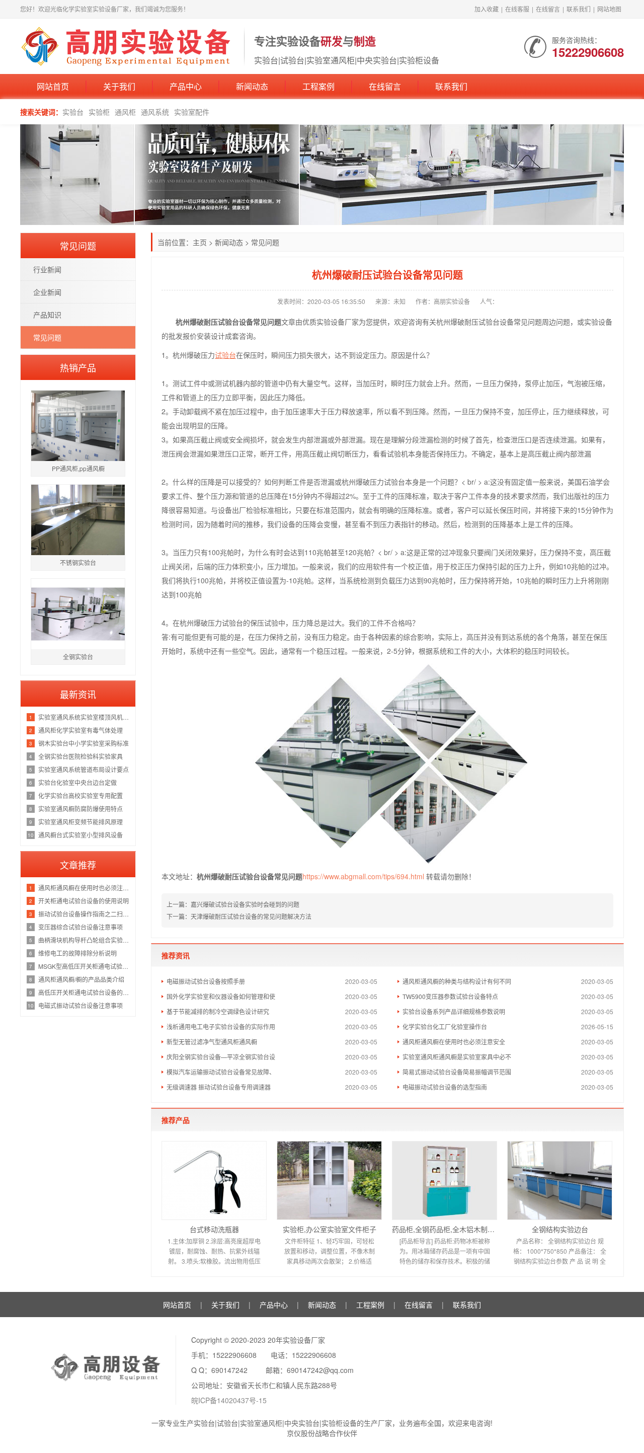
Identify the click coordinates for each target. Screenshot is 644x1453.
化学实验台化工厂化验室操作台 (445, 1026)
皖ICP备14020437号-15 (229, 1400)
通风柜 (125, 112)
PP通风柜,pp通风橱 (78, 468)
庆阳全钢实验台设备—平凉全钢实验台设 (221, 1056)
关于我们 (119, 86)
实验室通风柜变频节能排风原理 (80, 821)
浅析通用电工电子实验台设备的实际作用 (221, 1026)
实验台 (73, 112)
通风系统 (155, 112)
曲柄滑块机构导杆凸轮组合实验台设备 (84, 940)
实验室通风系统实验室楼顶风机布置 (84, 717)
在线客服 (517, 9)
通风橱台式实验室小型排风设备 (80, 834)
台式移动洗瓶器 (214, 1229)
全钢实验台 (78, 656)
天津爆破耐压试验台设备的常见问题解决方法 (251, 916)
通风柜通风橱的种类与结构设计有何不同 (457, 981)
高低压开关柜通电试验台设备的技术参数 (84, 992)
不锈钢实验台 (78, 562)
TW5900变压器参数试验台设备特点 (450, 996)
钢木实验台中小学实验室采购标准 (83, 743)
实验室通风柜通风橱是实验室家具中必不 (457, 1056)
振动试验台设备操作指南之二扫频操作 (84, 913)
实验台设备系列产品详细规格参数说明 (454, 1011)
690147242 (229, 1370)
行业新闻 (47, 269)
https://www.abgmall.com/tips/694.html (363, 876)
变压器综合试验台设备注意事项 (80, 927)
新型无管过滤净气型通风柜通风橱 (212, 1041)
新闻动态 (252, 86)
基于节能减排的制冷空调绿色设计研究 (218, 1011)
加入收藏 (486, 9)
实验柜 (99, 112)
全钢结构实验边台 (560, 1229)
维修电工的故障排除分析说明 (77, 953)
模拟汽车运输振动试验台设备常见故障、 (221, 1071)
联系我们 (579, 9)
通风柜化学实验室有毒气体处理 (80, 730)
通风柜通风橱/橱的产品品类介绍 (81, 979)
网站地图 (609, 9)
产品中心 (186, 86)
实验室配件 (191, 112)
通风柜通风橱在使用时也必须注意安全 (454, 1041)
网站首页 (53, 86)
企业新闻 (47, 292)
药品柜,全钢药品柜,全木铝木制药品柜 (444, 1229)
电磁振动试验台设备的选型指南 (445, 1087)
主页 (200, 242)
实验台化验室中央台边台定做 (77, 782)
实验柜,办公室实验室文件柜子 (329, 1229)
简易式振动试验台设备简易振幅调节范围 (457, 1071)
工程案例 (318, 86)
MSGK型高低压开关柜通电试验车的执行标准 (84, 966)
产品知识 (47, 315)
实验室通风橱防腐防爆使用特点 (80, 808)
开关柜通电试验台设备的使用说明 (83, 900)
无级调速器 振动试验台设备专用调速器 (219, 1087)
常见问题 (265, 242)
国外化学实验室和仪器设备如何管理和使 (221, 996)
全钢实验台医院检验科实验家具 (80, 756)
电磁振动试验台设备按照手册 (206, 981)
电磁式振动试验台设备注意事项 (80, 1005)
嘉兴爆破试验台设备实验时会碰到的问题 (245, 904)
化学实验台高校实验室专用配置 (80, 795)
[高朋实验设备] (127, 45)
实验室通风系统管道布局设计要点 (83, 769)
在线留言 (548, 9)
